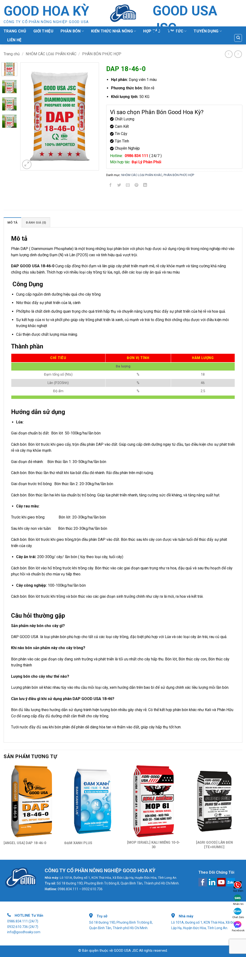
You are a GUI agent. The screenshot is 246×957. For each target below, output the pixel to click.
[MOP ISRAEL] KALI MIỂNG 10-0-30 (153, 845)
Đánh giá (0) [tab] (36, 222)
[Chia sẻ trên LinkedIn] (145, 186)
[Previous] (31, 116)
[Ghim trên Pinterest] (137, 186)
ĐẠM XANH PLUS (78, 843)
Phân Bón (71, 31)
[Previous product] (238, 54)
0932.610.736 (17, 927)
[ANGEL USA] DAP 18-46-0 (25, 843)
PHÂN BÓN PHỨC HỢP (101, 54)
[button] (26, 164)
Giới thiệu (43, 31)
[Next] (87, 116)
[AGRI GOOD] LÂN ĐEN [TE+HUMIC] (214, 845)
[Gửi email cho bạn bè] (128, 186)
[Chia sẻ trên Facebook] (110, 186)
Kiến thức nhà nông (112, 31)
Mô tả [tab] (12, 222)
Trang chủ (15, 31)
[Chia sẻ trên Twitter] (119, 186)
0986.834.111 (17, 921)
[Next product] (228, 54)
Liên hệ (14, 40)
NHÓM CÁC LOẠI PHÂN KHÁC (51, 54)
